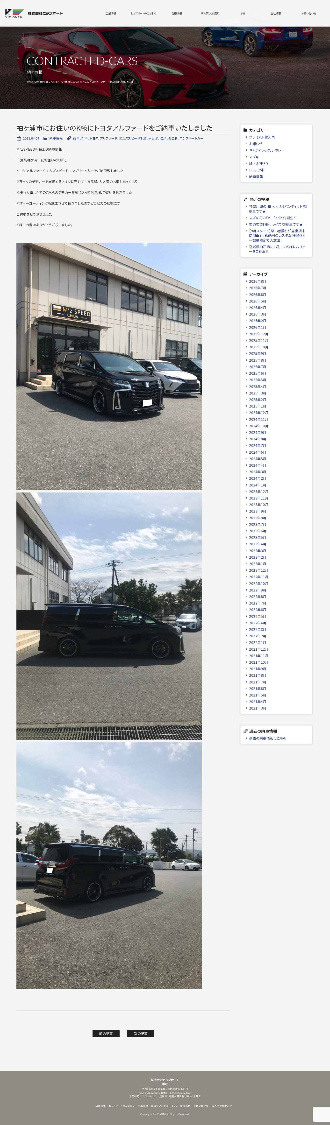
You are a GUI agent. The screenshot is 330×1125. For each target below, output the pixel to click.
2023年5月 (257, 537)
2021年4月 (257, 701)
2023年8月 (257, 517)
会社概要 (276, 13)
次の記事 (141, 1033)
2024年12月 (258, 412)
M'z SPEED (258, 163)
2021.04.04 (31, 138)
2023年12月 (258, 491)
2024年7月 (257, 445)
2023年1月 (257, 563)
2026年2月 (257, 320)
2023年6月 (257, 530)
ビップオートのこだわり (143, 13)
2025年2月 (257, 399)
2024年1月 (257, 485)
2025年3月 (257, 393)
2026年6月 (257, 294)
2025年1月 (257, 406)
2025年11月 (258, 340)
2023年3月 (257, 550)
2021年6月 (257, 688)
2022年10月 (258, 583)
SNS (242, 13)
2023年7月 (257, 524)
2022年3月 (257, 629)
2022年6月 (257, 609)
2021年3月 (257, 708)
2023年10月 (258, 504)
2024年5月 (257, 458)
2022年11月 (258, 576)
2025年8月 (257, 360)
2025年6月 (257, 373)
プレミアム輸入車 (262, 137)
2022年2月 (257, 635)
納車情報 (56, 138)
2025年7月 (257, 366)
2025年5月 (257, 379)
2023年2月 (257, 557)
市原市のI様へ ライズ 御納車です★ (276, 224)
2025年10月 (258, 347)
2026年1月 (257, 327)
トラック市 (257, 170)
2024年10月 (258, 425)
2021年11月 (258, 655)
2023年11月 (258, 498)
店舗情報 (111, 13)
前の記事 (106, 1033)
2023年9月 (257, 511)
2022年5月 (257, 616)
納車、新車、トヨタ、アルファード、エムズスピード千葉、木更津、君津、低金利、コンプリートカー (138, 138)
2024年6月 (257, 452)
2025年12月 (258, 333)
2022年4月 (257, 622)
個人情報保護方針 (222, 1105)
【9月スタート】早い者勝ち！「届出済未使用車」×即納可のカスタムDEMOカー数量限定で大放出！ (277, 235)
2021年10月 (258, 662)
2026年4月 (257, 307)
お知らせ (255, 143)
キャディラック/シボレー (267, 150)
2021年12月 (258, 649)
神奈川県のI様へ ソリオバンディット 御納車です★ (278, 208)
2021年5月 (257, 695)
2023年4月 (257, 543)
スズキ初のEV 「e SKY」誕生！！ (273, 217)
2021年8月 (257, 675)
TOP (29, 81)
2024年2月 (257, 478)
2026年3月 (257, 314)
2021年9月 (257, 668)
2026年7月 (257, 287)
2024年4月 (257, 465)
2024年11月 (258, 419)
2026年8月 (257, 281)
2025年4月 (257, 386)
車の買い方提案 (210, 13)
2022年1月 (257, 642)
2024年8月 (257, 438)
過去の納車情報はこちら (267, 738)
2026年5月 (257, 301)
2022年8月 (257, 596)
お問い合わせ (308, 13)
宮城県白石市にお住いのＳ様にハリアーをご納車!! (277, 248)
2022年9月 (257, 590)
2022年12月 (258, 570)
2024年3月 (257, 471)
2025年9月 (257, 353)
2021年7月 (257, 682)
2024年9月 (257, 432)
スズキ (254, 157)
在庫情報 (177, 13)
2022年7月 (257, 603)
